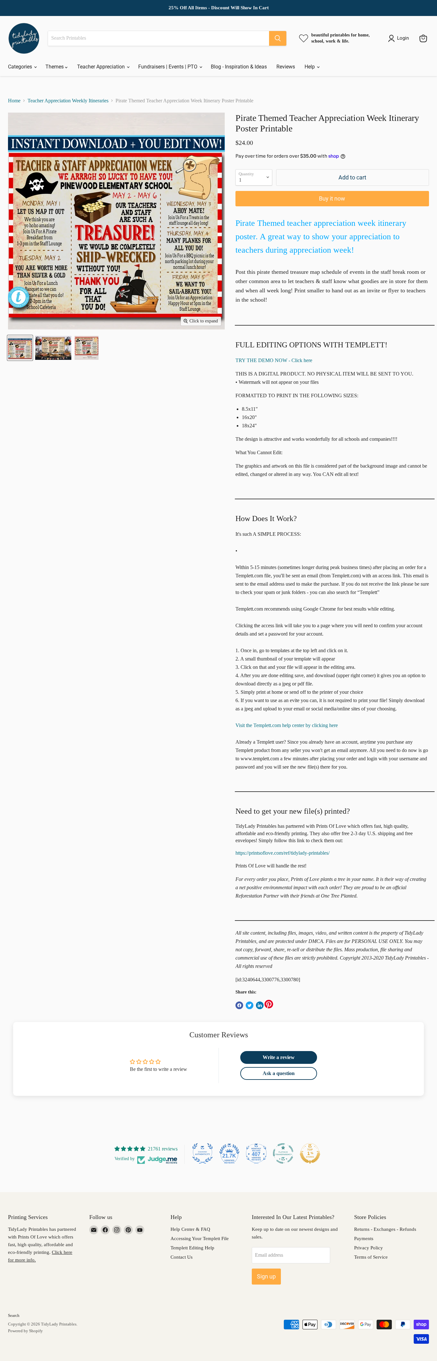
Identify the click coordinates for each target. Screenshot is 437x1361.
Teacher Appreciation (101, 67)
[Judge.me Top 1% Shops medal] (310, 1153)
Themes (55, 67)
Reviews (285, 67)
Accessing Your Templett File (200, 1238)
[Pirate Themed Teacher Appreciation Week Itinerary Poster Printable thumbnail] (20, 347)
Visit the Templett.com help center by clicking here (286, 725)
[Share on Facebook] (239, 1005)
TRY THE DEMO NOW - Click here (273, 360)
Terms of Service (371, 1257)
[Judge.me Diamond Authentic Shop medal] (202, 1153)
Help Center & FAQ (190, 1229)
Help (310, 67)
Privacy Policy (368, 1247)
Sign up (266, 1276)
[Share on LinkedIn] (260, 1005)
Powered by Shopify (25, 1330)
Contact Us (182, 1257)
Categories (20, 67)
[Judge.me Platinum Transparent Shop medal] (283, 1153)
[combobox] (158, 38)
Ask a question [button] (279, 1073)
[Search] (277, 38)
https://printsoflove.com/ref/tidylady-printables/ (282, 853)
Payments (363, 1238)
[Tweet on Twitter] (249, 1005)
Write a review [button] (279, 1057)
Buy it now (332, 198)
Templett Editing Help (192, 1247)
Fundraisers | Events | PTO (168, 67)
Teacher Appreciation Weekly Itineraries (68, 100)
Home (14, 100)
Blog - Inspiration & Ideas (239, 67)
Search (14, 1315)
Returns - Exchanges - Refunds (385, 1229)
